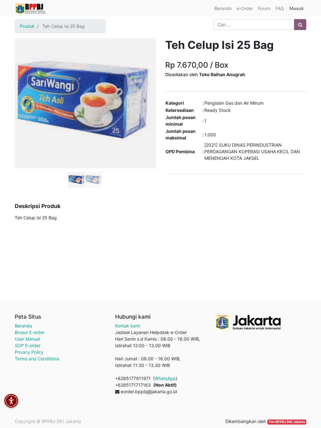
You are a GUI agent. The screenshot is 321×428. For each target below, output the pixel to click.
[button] (25, 101)
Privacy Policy (29, 352)
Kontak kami (127, 325)
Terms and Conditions (37, 358)
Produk (27, 26)
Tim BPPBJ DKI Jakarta (287, 422)
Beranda (23, 325)
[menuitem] (223, 8)
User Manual (27, 339)
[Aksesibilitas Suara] (11, 401)
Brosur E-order (30, 332)
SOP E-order (27, 345)
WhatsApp (165, 378)
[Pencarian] (300, 24)
